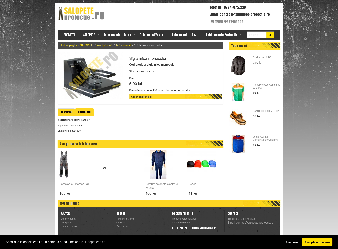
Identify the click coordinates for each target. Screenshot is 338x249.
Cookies (120, 222)
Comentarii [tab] (84, 112)
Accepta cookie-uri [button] (317, 242)
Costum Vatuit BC (262, 57)
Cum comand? (68, 218)
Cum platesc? (68, 222)
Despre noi (122, 226)
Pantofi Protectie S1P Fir (266, 110)
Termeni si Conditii (126, 218)
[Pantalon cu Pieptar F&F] (64, 164)
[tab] (66, 112)
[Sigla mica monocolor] (91, 75)
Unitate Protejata (181, 222)
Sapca (192, 184)
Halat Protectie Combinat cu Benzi (266, 86)
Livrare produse (69, 226)
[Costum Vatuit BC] (238, 65)
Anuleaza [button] (291, 242)
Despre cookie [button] (95, 242)
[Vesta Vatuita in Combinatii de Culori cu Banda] (238, 144)
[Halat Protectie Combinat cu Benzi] (238, 92)
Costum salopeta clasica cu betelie (162, 185)
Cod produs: (137, 64)
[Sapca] (201, 164)
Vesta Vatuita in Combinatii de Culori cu (265, 138)
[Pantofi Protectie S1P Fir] (238, 118)
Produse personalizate (184, 218)
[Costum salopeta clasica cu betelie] (158, 164)
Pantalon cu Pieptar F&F (74, 184)
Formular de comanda (226, 21)
